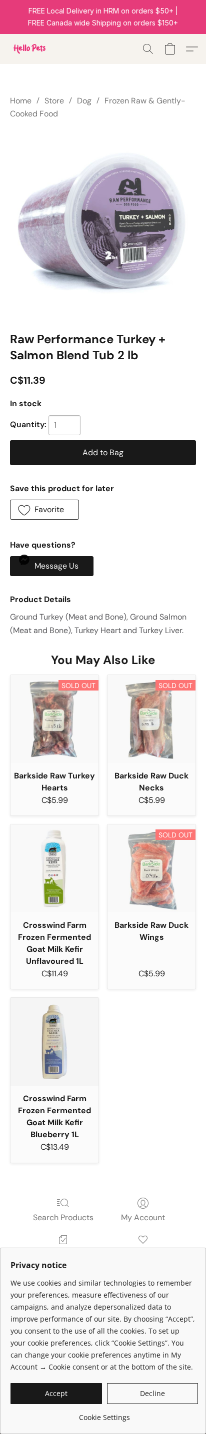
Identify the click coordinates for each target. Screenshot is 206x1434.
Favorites (143, 1254)
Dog (84, 100)
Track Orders (63, 1254)
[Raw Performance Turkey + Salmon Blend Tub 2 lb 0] (103, 223)
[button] (30, 49)
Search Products (63, 1217)
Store (54, 100)
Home (21, 100)
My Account (143, 1217)
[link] (104, 1414)
